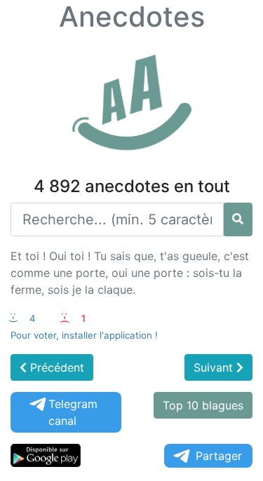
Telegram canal (72, 412)
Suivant (215, 367)
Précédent (55, 367)
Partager (219, 456)
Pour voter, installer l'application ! (84, 335)
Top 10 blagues (203, 405)
